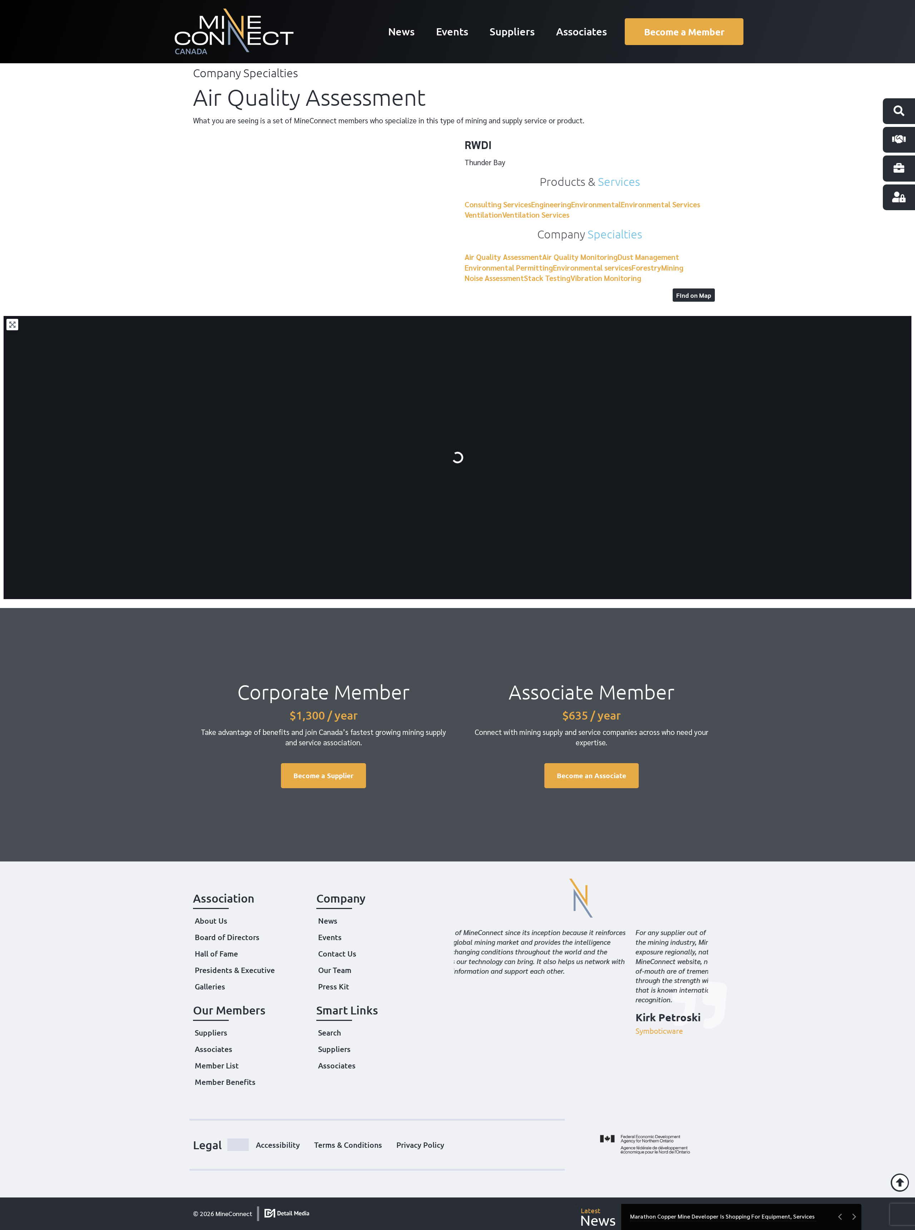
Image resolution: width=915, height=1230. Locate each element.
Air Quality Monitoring (580, 257)
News (401, 31)
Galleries (210, 986)
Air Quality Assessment (503, 257)
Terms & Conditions (348, 1145)
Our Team (334, 970)
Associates (581, 31)
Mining (672, 267)
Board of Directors (227, 937)
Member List (217, 1065)
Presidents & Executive (235, 970)
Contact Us (337, 953)
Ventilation (483, 214)
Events (452, 31)
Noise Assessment (494, 278)
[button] (575, 1145)
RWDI (478, 144)
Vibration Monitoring (605, 278)
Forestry (646, 267)
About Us (211, 920)
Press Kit (333, 986)
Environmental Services (660, 204)
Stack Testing (547, 278)
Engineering (551, 204)
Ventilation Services (535, 214)
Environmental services (592, 267)
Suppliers (512, 31)
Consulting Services (498, 204)
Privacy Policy (420, 1145)
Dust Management (648, 257)
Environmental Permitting (509, 267)
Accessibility (278, 1145)
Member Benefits (225, 1082)
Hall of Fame (216, 953)
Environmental (596, 204)
